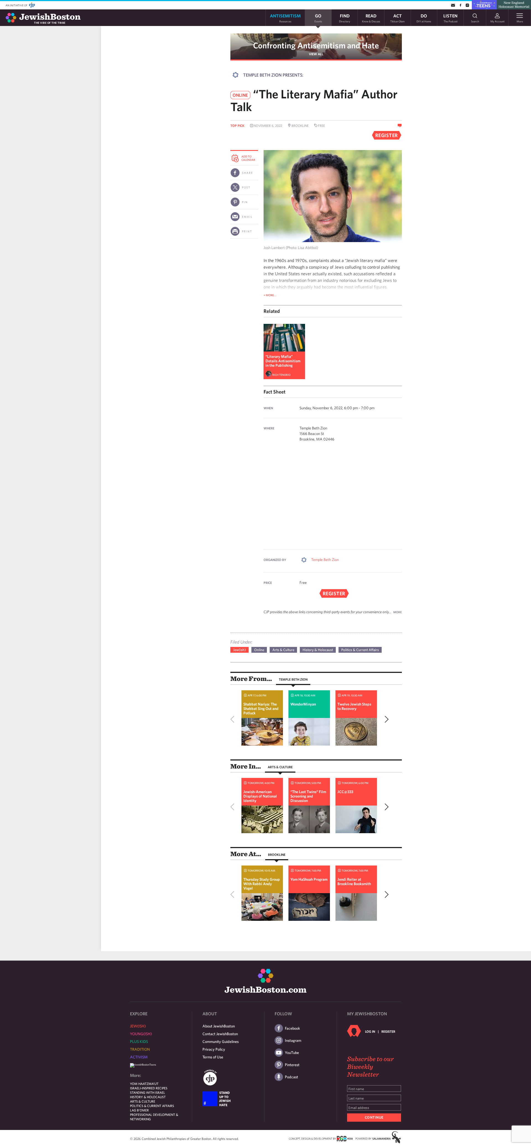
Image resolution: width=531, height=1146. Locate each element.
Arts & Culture (283, 650)
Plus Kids (139, 1041)
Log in (370, 1031)
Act (397, 17)
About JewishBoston (218, 1026)
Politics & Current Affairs (360, 650)
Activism (139, 1057)
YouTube (292, 1052)
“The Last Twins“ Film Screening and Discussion (308, 796)
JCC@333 (345, 792)
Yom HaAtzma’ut (144, 1083)
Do (424, 17)
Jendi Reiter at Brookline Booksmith (354, 881)
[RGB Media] (345, 1138)
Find (344, 17)
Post (246, 187)
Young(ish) (141, 1034)
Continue (374, 1117)
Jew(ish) (239, 650)
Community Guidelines (220, 1041)
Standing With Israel (147, 1092)
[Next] (385, 719)
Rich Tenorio (281, 374)
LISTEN (450, 17)
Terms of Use (212, 1057)
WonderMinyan (303, 704)
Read (371, 17)
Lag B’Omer (139, 1110)
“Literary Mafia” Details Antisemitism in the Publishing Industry (283, 363)
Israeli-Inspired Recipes (148, 1088)
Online (259, 650)
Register (388, 1031)
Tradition (140, 1049)
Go (318, 17)
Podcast (291, 1077)
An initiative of (17, 5)
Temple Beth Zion (325, 559)
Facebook (292, 1028)
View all (316, 54)
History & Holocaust (318, 650)
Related (272, 311)
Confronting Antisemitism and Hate (316, 45)
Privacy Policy (213, 1049)
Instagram (293, 1040)
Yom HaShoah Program (308, 879)
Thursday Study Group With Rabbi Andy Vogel (261, 883)
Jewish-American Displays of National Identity (260, 796)
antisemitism (285, 17)
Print (247, 231)
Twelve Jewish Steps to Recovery (354, 706)
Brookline (276, 854)
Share (247, 172)
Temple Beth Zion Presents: (273, 74)
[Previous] (233, 719)
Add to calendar (248, 158)
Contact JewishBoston (220, 1034)
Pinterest (292, 1065)
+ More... (270, 295)
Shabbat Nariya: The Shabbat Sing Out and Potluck (260, 708)
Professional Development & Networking (154, 1117)
